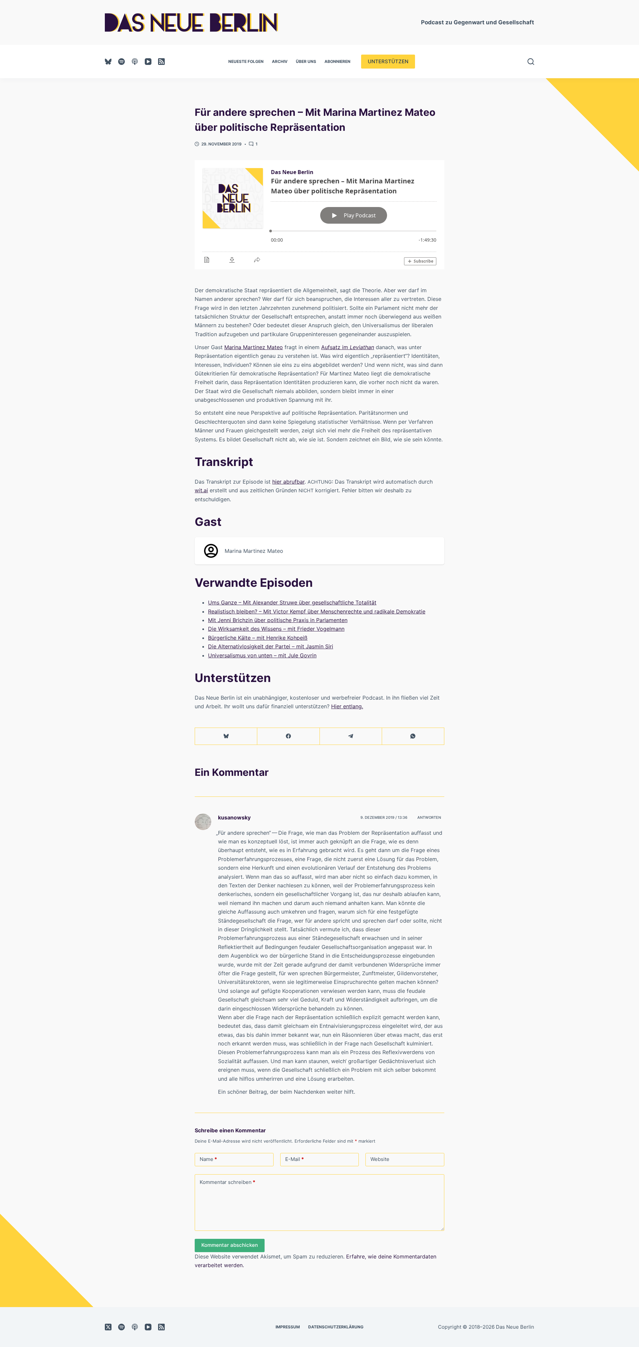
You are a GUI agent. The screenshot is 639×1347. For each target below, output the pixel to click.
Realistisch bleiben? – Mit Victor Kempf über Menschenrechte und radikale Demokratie (316, 611)
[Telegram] (351, 736)
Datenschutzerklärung (335, 1326)
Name (208, 1159)
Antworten (429, 817)
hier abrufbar (288, 481)
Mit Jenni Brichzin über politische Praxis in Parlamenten (277, 620)
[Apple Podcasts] (134, 61)
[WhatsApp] (413, 736)
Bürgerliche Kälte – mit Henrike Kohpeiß (258, 637)
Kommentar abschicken (229, 1245)
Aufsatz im (347, 347)
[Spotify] (121, 61)
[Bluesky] (108, 61)
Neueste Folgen (246, 61)
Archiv (280, 61)
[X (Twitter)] (108, 1327)
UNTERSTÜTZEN (388, 61)
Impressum (288, 1326)
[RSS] (161, 61)
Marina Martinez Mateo (253, 347)
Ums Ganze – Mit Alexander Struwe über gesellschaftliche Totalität (292, 602)
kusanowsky (234, 817)
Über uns (306, 61)
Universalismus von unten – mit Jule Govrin (262, 655)
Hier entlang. (347, 706)
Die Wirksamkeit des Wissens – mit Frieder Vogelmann (276, 628)
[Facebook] (288, 736)
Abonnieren (337, 61)
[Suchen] (531, 61)
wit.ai (201, 490)
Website (379, 1159)
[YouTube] (148, 61)
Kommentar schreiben (227, 1182)
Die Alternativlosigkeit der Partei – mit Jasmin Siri (270, 646)
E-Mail (294, 1159)
